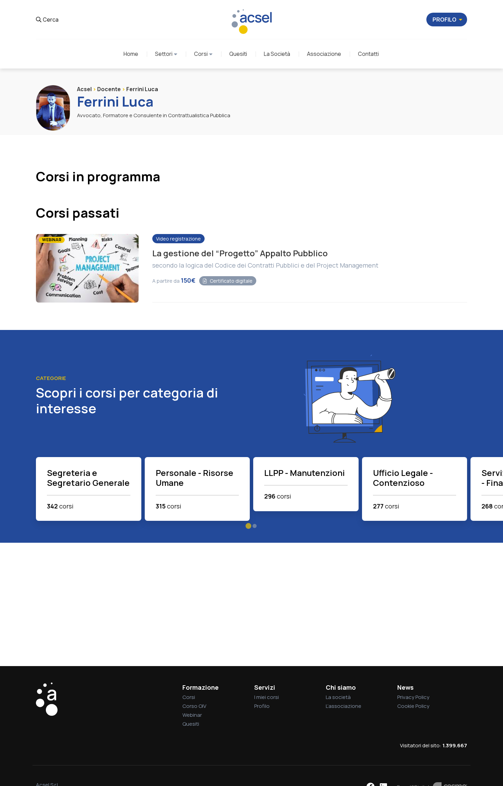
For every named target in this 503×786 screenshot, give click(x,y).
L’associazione (343, 706)
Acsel (84, 89)
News (405, 687)
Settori (163, 54)
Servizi (264, 687)
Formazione (200, 687)
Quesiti (238, 54)
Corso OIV (194, 706)
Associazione (324, 54)
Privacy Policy (413, 697)
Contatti (368, 54)
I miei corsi (266, 697)
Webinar (192, 715)
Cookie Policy (413, 706)
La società (338, 697)
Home (131, 54)
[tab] (249, 526)
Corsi (201, 54)
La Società (277, 54)
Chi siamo (341, 687)
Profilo (262, 706)
